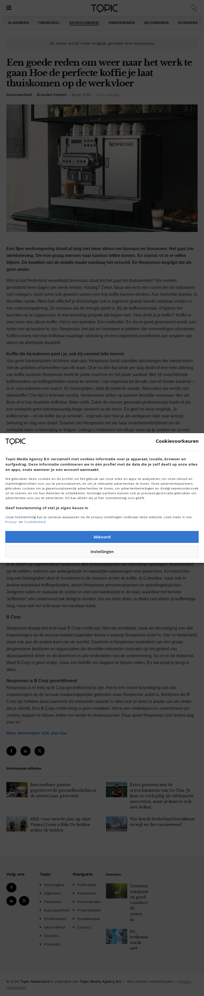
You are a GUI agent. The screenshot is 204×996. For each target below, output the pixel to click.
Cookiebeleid (34, 522)
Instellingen (102, 551)
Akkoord (102, 537)
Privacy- (11, 522)
